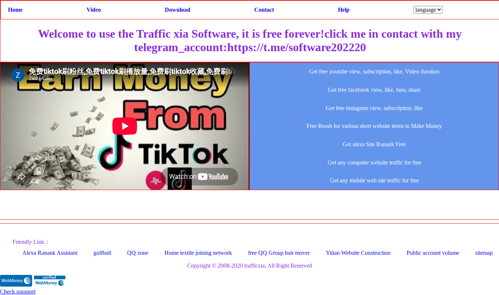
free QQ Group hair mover (279, 253)
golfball (102, 253)
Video (94, 10)
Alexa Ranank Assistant (49, 253)
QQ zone (137, 253)
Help (344, 10)
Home (15, 10)
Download (177, 10)
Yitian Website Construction (358, 253)
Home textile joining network (198, 253)
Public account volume (433, 253)
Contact (264, 10)
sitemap (484, 253)
